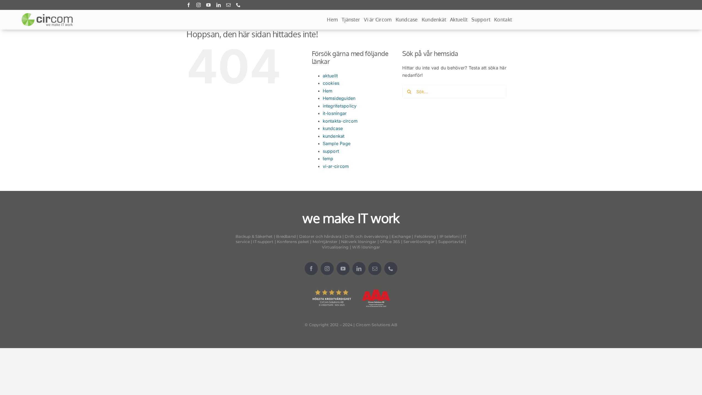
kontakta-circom (340, 121)
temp (328, 158)
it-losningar (335, 113)
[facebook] (188, 5)
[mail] (228, 5)
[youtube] (208, 5)
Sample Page (337, 143)
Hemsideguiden (339, 98)
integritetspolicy (340, 106)
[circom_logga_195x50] (48, 15)
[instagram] (198, 5)
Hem (328, 91)
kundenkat (334, 136)
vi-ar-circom (336, 166)
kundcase (333, 128)
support (331, 151)
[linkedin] (218, 5)
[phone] (238, 5)
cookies (331, 83)
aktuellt (330, 75)
